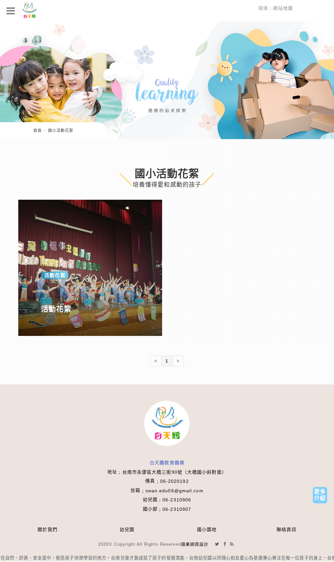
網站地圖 (283, 8)
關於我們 (47, 529)
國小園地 (207, 529)
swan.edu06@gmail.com (174, 490)
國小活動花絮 (61, 130)
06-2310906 (176, 499)
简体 (263, 8)
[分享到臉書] (224, 544)
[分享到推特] (217, 544)
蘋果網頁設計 (195, 544)
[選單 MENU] (11, 11)
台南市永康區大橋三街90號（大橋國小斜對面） (174, 472)
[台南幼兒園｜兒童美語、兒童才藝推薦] (167, 79)
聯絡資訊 (286, 529)
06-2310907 (176, 509)
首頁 (37, 130)
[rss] (232, 544)
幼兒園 (127, 529)
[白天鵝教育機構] (29, 10)
